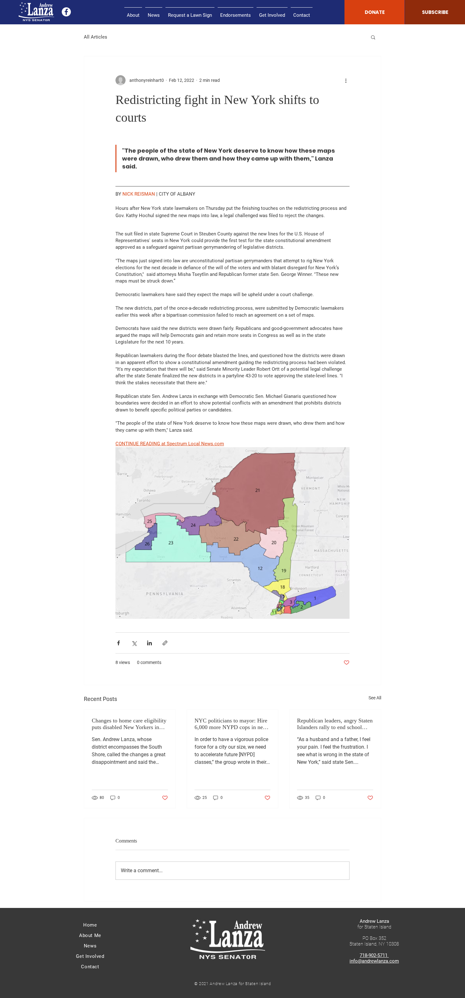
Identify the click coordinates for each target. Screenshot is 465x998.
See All (375, 697)
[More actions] (346, 80)
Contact (90, 967)
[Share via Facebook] (118, 643)
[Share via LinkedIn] (149, 643)
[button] (373, 37)
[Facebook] (66, 11)
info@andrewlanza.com (374, 961)
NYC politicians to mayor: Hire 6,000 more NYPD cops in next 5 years (231, 724)
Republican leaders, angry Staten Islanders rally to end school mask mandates (335, 724)
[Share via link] (165, 643)
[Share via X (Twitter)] (134, 643)
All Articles (95, 37)
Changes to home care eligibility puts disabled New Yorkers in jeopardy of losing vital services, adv (129, 724)
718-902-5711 (374, 955)
